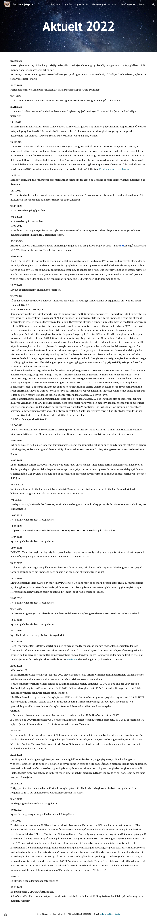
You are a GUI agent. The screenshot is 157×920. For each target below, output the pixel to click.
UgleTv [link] (67, 4)
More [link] (142, 4)
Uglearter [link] (80, 4)
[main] (78, 26)
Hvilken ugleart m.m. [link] (102, 4)
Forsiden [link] (55, 4)
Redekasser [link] (126, 4)
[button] (153, 4)
